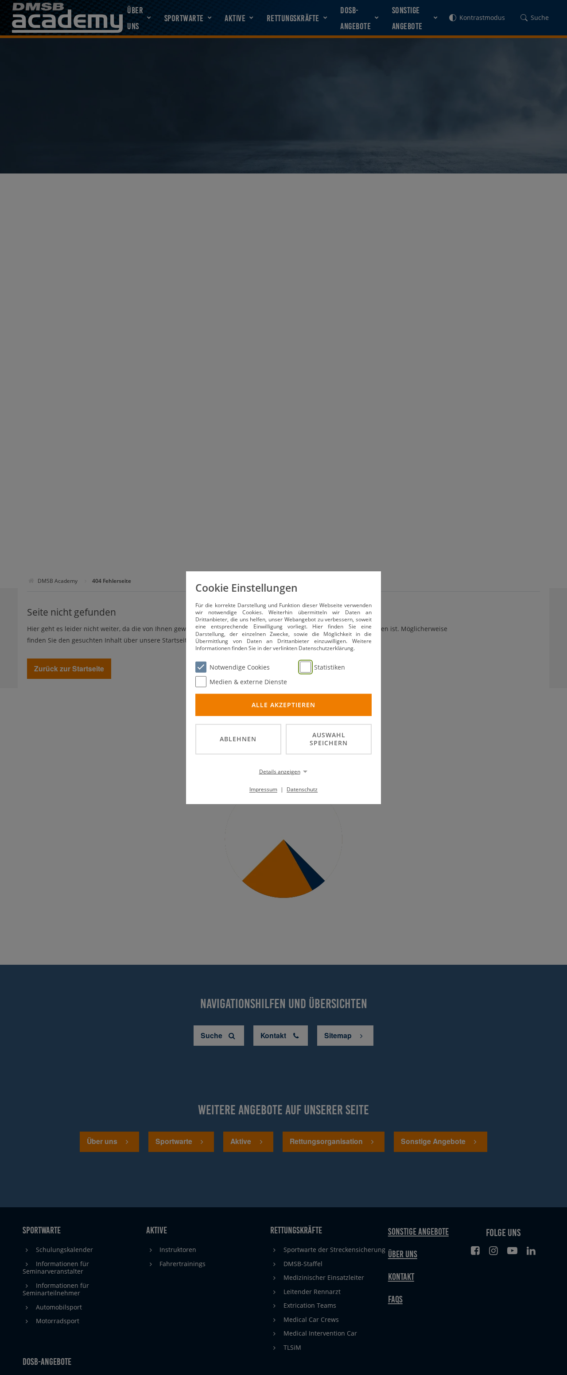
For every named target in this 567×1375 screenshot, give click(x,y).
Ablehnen (238, 739)
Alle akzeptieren (283, 704)
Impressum (263, 789)
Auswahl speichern (329, 738)
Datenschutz (302, 789)
